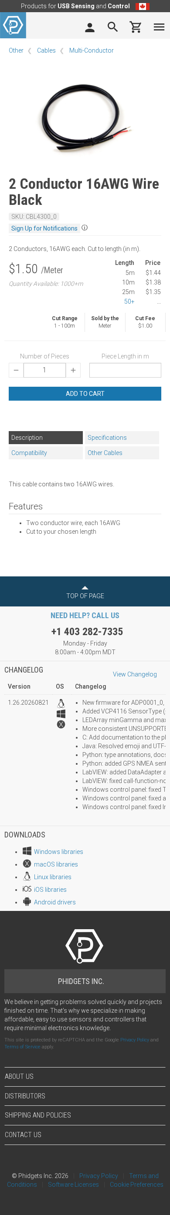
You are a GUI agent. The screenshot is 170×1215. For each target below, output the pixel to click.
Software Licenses (73, 1184)
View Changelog (135, 674)
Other (16, 50)
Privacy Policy (134, 1040)
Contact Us (23, 1135)
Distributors (25, 1096)
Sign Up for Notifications (44, 228)
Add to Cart (85, 393)
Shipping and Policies (38, 1115)
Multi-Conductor (91, 50)
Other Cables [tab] (105, 452)
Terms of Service (22, 1047)
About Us (19, 1076)
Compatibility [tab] (29, 452)
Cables (46, 50)
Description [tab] (27, 437)
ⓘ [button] (85, 227)
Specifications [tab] (107, 437)
